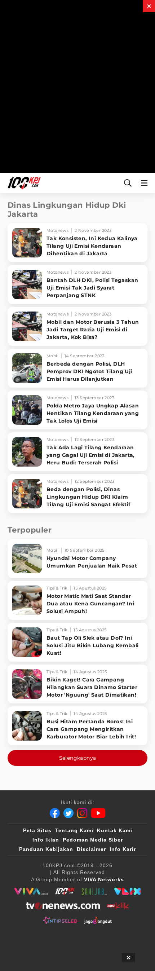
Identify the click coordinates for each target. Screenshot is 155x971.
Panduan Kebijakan (46, 849)
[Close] (149, 6)
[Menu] (145, 183)
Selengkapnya (77, 758)
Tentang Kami (74, 830)
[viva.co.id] (31, 891)
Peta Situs (37, 830)
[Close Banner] (128, 957)
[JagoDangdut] (98, 920)
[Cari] (127, 183)
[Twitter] (68, 813)
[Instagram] (82, 813)
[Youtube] (98, 813)
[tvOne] (63, 905)
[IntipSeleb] (60, 920)
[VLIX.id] (127, 891)
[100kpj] (65, 891)
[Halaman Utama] (22, 183)
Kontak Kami (114, 830)
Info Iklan (45, 840)
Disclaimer (91, 849)
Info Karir (123, 849)
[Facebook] (55, 813)
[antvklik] (118, 905)
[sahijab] (94, 891)
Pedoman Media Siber (93, 840)
